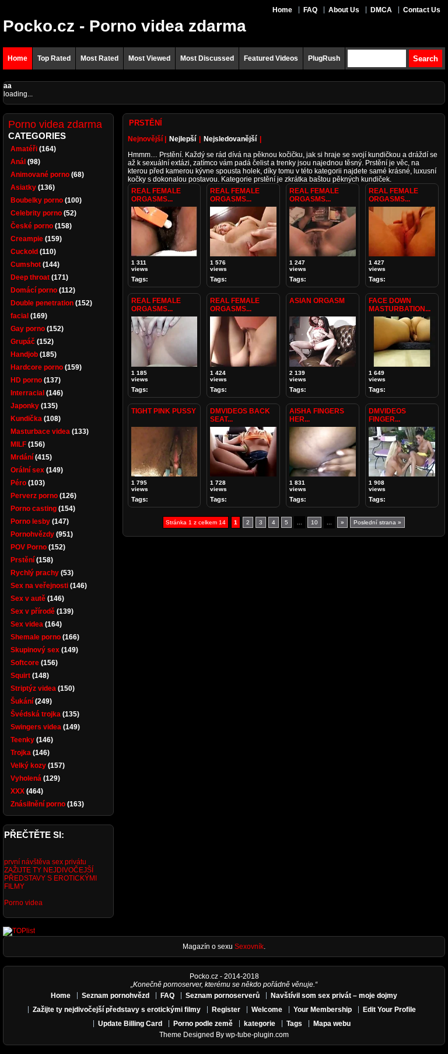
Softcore (24, 663)
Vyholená (25, 778)
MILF (18, 444)
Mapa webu (332, 1024)
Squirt (20, 676)
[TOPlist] (19, 931)
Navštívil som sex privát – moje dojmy (334, 996)
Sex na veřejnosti (39, 586)
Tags (294, 1024)
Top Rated (54, 58)
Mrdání (21, 457)
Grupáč (22, 342)
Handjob (24, 354)
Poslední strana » (377, 522)
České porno (31, 226)
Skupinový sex (35, 650)
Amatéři (23, 149)
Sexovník (249, 946)
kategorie (259, 1024)
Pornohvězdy (32, 534)
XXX (17, 791)
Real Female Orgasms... (156, 195)
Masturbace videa (40, 431)
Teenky (22, 740)
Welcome (266, 1010)
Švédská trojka (35, 714)
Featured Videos (271, 58)
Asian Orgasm (317, 301)
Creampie (26, 239)
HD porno (26, 380)
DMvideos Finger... (387, 415)
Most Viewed (149, 58)
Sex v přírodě (32, 611)
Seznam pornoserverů (223, 996)
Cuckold (24, 252)
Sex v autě (28, 598)
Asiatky (23, 187)
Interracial (27, 393)
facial (19, 316)
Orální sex (27, 470)
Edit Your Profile (389, 1010)
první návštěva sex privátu (45, 862)
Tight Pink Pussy (163, 411)
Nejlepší (182, 139)
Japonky (24, 406)
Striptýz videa (33, 688)
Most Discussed (207, 58)
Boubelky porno (36, 200)
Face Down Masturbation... (399, 305)
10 (314, 522)
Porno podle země (203, 1024)
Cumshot (25, 264)
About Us (343, 10)
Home (282, 10)
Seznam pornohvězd (115, 996)
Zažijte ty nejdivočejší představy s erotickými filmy (117, 1010)
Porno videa (23, 903)
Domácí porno (33, 290)
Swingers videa (35, 727)
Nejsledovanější (230, 139)
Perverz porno (34, 496)
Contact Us (421, 10)
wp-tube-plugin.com (257, 1035)
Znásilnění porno (37, 804)
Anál (18, 162)
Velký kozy (28, 765)
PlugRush (324, 58)
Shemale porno (35, 637)
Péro (18, 483)
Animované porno (39, 175)
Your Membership (322, 1010)
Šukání (21, 701)
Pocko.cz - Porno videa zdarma (124, 26)
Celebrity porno (36, 213)
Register (226, 1010)
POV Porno (28, 547)
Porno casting (33, 509)
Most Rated (99, 58)
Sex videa (26, 624)
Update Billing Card (130, 1024)
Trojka (20, 753)
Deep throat (30, 277)
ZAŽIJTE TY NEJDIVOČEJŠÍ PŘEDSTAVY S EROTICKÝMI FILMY (50, 878)
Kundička (26, 419)
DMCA (381, 10)
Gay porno (27, 329)
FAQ (310, 10)
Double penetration (42, 303)
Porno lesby (30, 521)
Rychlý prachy (34, 573)
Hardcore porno (36, 367)
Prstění (22, 560)
